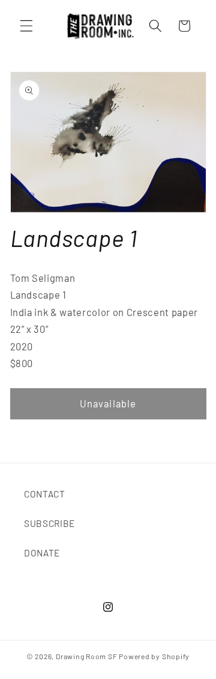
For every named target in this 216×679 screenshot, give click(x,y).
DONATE (42, 552)
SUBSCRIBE (49, 523)
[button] (26, 25)
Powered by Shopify (154, 656)
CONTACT (44, 494)
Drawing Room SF (87, 656)
